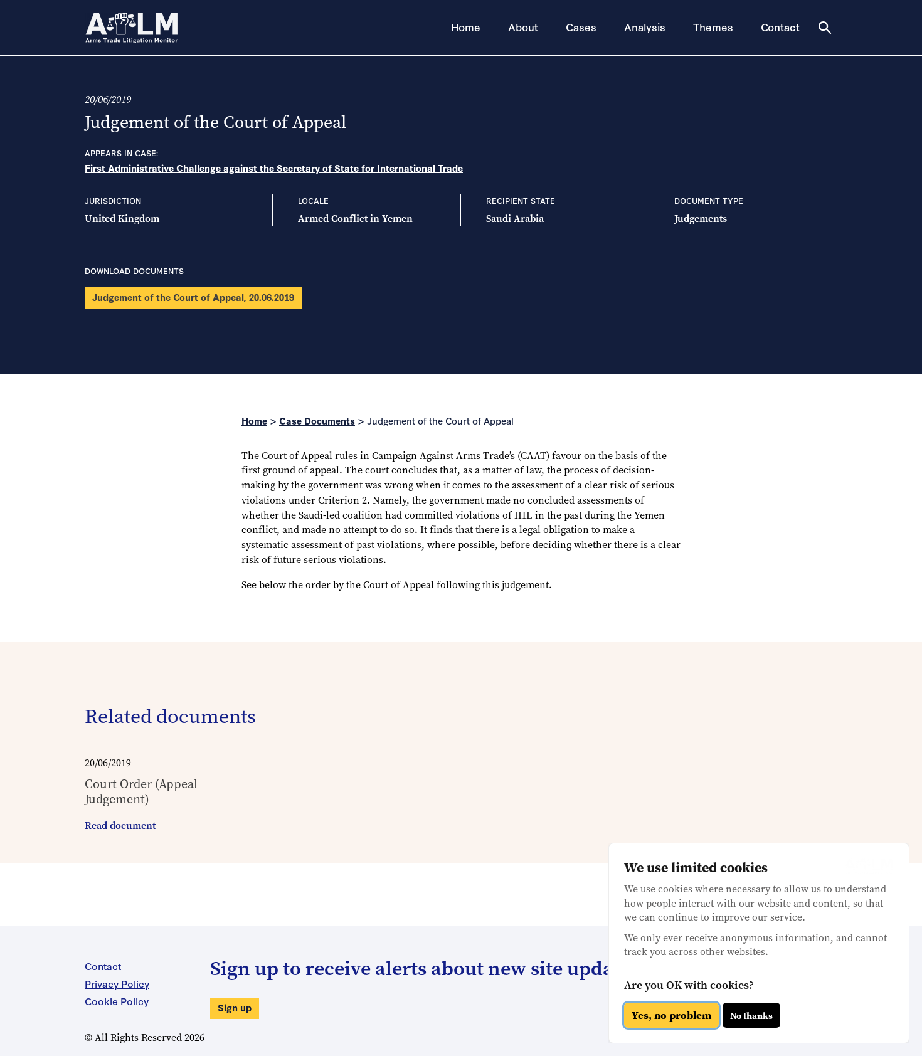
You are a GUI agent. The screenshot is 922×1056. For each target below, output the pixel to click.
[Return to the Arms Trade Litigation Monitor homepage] (132, 28)
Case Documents (317, 420)
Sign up (235, 1007)
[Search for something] (824, 27)
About (523, 26)
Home (465, 26)
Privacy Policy (117, 983)
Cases (581, 26)
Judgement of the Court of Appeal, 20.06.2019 (193, 297)
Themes (713, 26)
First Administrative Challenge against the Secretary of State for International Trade (274, 167)
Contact (780, 26)
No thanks (751, 1015)
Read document (120, 825)
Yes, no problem (671, 1015)
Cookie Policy (117, 1001)
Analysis (644, 26)
